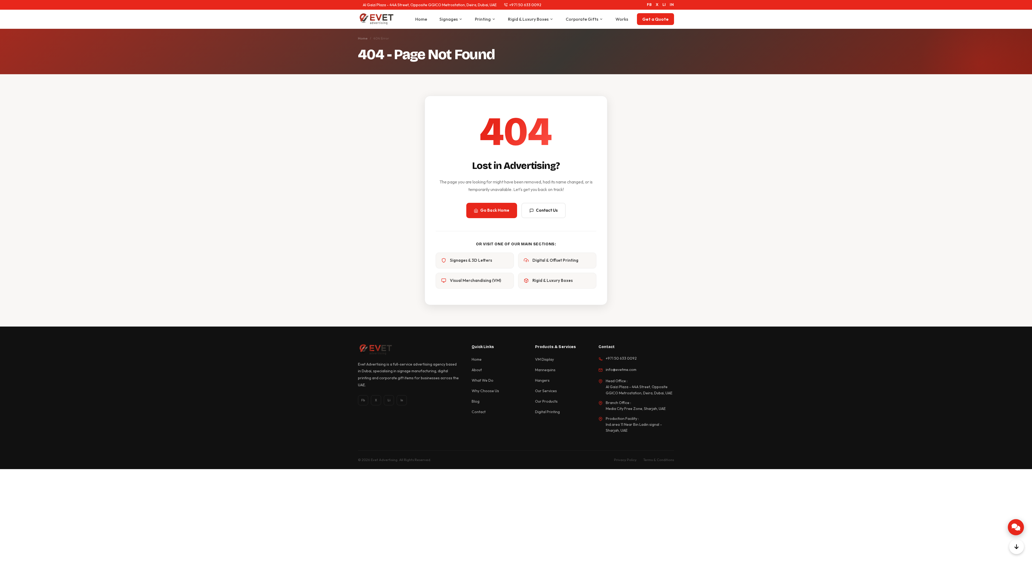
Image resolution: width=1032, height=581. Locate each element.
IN (672, 4)
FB (649, 4)
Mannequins (545, 369)
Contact (479, 411)
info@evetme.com (621, 369)
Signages (448, 19)
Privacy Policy (625, 460)
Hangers (542, 380)
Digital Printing (547, 411)
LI (664, 4)
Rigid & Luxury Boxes (528, 19)
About (477, 369)
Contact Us (547, 210)
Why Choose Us (485, 390)
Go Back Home (495, 210)
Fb (363, 400)
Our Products (546, 401)
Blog (475, 401)
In (401, 400)
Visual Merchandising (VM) (475, 280)
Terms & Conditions (658, 460)
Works (621, 19)
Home (421, 19)
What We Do (482, 380)
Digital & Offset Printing (555, 260)
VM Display (544, 359)
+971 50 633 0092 (525, 4)
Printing (483, 19)
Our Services (546, 390)
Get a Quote (655, 19)
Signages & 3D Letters (471, 260)
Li (389, 400)
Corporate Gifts (582, 19)
